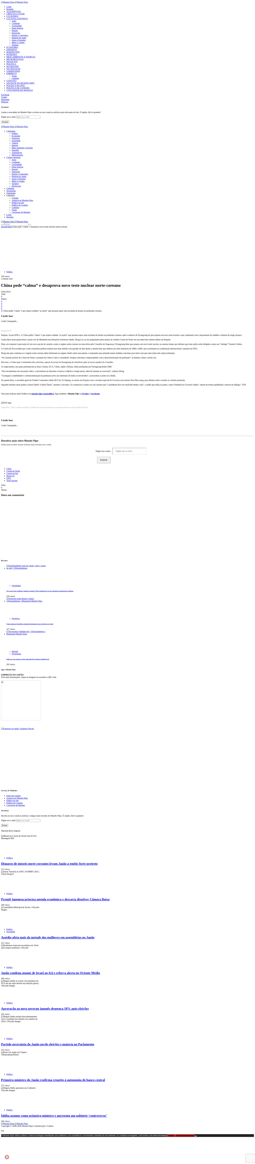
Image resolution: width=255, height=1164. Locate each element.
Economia (16, 136)
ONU (8, 478)
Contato (15, 198)
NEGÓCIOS (11, 61)
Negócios (16, 138)
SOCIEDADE (12, 66)
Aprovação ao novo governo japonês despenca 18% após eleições (45, 1008)
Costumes (16, 23)
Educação (16, 33)
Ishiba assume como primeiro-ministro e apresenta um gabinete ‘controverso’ (54, 1115)
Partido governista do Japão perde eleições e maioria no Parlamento (47, 1044)
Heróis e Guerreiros (20, 35)
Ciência (15, 143)
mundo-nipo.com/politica (42, 394)
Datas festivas (17, 28)
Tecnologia (16, 654)
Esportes (15, 150)
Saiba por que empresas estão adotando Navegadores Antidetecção (27, 659)
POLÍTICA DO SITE (15, 85)
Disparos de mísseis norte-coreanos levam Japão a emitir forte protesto (49, 863)
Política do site (18, 203)
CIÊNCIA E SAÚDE (15, 14)
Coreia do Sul (12, 473)
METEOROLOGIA (15, 59)
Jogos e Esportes (19, 40)
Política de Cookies (20, 205)
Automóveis (17, 152)
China (8, 469)
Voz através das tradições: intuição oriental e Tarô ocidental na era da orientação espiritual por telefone (39, 591)
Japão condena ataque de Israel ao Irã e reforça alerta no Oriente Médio (50, 973)
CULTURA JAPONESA (17, 19)
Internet (15, 145)
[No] (196, 1136)
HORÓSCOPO (13, 52)
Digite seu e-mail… (104, 451)
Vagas (14, 76)
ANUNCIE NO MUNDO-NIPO (20, 83)
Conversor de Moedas (21, 212)
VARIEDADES (13, 71)
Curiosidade (17, 26)
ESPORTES (11, 50)
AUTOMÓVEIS (13, 11)
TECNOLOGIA (13, 69)
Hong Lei (10, 476)
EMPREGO (11, 73)
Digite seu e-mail (8, 117)
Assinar (5, 122)
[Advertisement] (127, 247)
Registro (9, 9)
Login (8, 7)
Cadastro (15, 78)
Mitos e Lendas (18, 42)
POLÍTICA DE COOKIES (17, 88)
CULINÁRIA (12, 16)
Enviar (4, 825)
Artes (14, 21)
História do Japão (19, 38)
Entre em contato (13, 796)
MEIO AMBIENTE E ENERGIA (20, 57)
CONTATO (11, 81)
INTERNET (11, 54)
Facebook (95, 394)
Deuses (15, 30)
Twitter (85, 394)
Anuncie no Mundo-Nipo (22, 200)
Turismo (15, 45)
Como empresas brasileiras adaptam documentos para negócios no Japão (29, 624)
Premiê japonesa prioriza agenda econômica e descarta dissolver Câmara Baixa (55, 899)
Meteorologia (17, 155)
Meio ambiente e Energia (22, 148)
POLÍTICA (11, 64)
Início (3, 227)
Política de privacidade (185, 1136)
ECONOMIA (12, 47)
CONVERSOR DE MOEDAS (19, 90)
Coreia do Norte (13, 471)
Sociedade (16, 141)
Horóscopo (16, 186)
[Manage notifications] (7, 1157)
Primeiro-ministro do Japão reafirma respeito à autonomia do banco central (53, 1080)
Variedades (16, 586)
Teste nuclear (11, 480)
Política (15, 133)
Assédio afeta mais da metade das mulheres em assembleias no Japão (47, 937)
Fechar (171, 1136)
